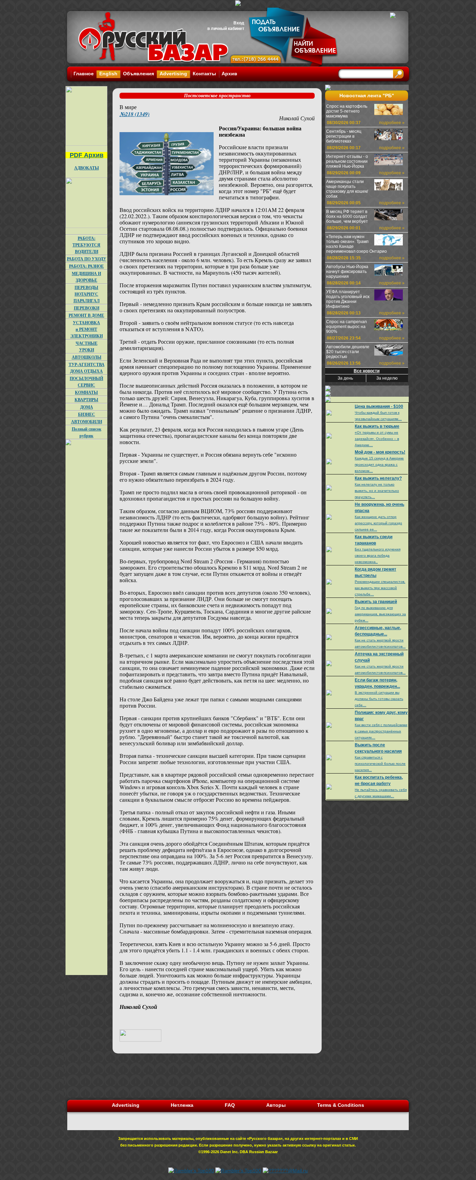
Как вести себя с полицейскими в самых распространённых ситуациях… (381, 731)
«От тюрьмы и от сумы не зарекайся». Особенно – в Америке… (377, 439)
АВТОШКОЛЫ (86, 357)
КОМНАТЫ (86, 392)
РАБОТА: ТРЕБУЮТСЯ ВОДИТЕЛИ (86, 244)
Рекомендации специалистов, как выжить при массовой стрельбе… (380, 588)
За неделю (387, 378)
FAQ (230, 1105)
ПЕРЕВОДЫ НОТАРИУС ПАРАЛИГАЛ (87, 294)
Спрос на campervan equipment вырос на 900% (346, 326)
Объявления (138, 73)
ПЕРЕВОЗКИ (86, 308)
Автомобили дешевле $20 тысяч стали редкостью (347, 351)
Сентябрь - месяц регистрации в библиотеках (343, 136)
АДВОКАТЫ (86, 168)
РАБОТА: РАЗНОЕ (86, 266)
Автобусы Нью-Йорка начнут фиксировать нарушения (347, 271)
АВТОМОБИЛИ (86, 422)
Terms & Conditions (340, 1105)
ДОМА (86, 407)
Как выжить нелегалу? (378, 478)
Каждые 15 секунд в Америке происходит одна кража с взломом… (379, 464)
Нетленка (182, 1105)
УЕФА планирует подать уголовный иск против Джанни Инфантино (347, 299)
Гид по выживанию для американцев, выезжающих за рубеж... (380, 614)
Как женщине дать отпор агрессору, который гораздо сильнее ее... (378, 523)
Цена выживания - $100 (379, 406)
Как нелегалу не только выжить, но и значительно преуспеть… (377, 490)
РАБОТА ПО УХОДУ (86, 259)
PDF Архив (86, 155)
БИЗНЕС (86, 414)
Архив (229, 73)
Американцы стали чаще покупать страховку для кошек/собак (347, 189)
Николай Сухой (297, 118)
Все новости (366, 370)
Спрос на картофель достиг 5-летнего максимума (346, 111)
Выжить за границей (376, 601)
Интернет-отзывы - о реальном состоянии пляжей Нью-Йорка (347, 161)
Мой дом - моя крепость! (380, 452)
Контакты (204, 73)
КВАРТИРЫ (86, 400)
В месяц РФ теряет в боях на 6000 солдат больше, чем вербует (347, 216)
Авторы (276, 1105)
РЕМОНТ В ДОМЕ (86, 315)
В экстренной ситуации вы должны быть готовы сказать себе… (379, 699)
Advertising (173, 73)
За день (345, 378)
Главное (84, 73)
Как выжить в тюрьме (377, 426)
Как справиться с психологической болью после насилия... (380, 763)
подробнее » (392, 122)
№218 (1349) (134, 114)
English (108, 73)
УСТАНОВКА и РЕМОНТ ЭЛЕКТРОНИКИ (86, 329)
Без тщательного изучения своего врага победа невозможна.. (377, 555)
